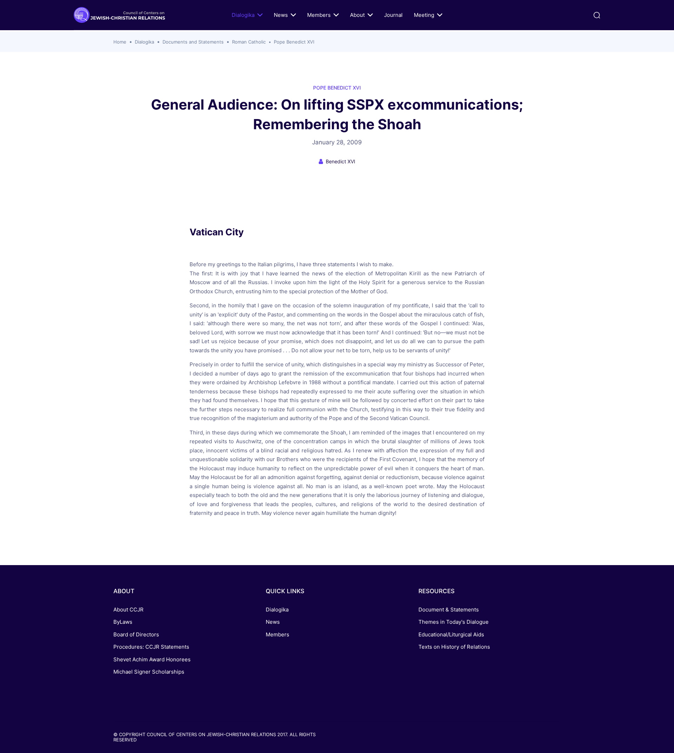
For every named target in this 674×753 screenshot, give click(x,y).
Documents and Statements (193, 42)
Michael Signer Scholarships (148, 671)
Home (119, 42)
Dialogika (243, 15)
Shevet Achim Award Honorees (152, 659)
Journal (393, 15)
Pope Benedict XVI (294, 42)
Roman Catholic (249, 42)
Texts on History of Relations (454, 646)
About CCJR (128, 609)
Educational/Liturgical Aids (451, 634)
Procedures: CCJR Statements (151, 646)
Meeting (424, 15)
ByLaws (122, 621)
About (357, 15)
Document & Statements (448, 609)
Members (319, 15)
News (281, 15)
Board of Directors (136, 634)
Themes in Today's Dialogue (453, 621)
